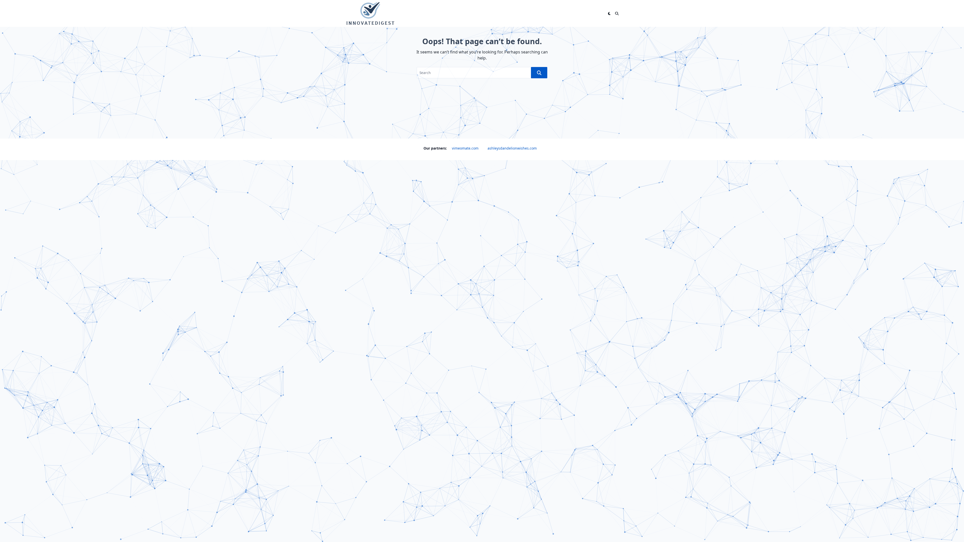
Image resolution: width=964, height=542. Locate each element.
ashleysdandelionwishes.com (512, 148)
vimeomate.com (465, 148)
